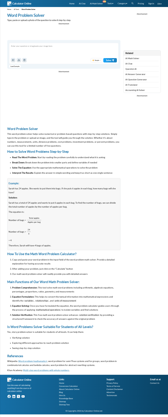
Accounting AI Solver (135, 90)
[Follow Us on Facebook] (9, 397)
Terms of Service (113, 386)
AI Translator (131, 85)
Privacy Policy (112, 383)
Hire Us (62, 395)
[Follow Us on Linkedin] (14, 397)
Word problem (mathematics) (32, 361)
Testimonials (112, 395)
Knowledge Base (66, 398)
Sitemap (62, 401)
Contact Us (154, 383)
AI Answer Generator (135, 74)
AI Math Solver (132, 58)
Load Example (14, 66)
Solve (108, 60)
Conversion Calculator (68, 386)
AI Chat (128, 64)
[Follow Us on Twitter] (19, 397)
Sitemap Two (64, 405)
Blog (61, 392)
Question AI (131, 69)
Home (9, 9)
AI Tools (16, 9)
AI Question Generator (136, 79)
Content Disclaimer (115, 389)
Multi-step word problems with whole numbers (46, 370)
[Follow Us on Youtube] (23, 397)
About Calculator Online (69, 389)
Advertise (111, 392)
